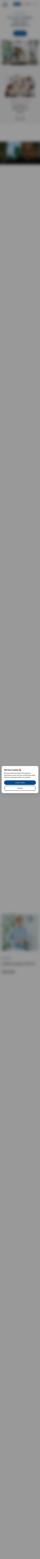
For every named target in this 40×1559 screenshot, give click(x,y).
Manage (20, 788)
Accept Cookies (20, 783)
